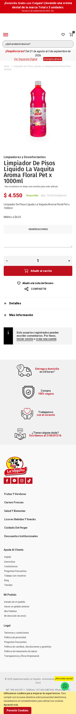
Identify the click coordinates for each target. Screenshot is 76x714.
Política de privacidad (15, 637)
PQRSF (7, 557)
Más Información (21, 315)
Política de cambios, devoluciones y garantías (27, 646)
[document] (38, 703)
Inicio (6, 66)
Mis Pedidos (10, 611)
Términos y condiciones (16, 633)
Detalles (15, 303)
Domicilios (9, 562)
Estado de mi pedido (14, 602)
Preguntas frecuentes (15, 571)
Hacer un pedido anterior (16, 606)
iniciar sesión (25, 338)
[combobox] (38, 44)
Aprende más (11, 704)
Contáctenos (11, 566)
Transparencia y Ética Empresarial (21, 656)
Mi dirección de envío (15, 616)
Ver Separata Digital (25, 59)
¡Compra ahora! (53, 59)
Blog (6, 580)
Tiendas (8, 585)
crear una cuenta (46, 338)
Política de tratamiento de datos (20, 651)
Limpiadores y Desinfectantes (25, 157)
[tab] (38, 303)
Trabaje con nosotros (15, 575)
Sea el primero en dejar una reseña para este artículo (31, 186)
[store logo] (38, 21)
